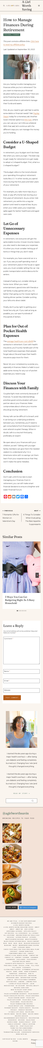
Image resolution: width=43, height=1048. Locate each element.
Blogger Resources (32, 943)
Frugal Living (24, 965)
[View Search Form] (4, 5)
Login (32, 983)
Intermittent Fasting (28, 977)
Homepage (13, 973)
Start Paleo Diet (26, 1026)
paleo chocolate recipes (14, 995)
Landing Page (31, 981)
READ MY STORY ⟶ (21, 793)
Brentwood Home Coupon (29, 945)
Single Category (14, 1024)
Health (9, 971)
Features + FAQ (32, 963)
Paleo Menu (15, 1002)
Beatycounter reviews (15, 939)
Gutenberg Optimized (30, 969)
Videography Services (30, 1032)
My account (20, 985)
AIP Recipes (9, 933)
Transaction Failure (12, 1032)
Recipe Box (29, 1012)
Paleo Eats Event (14, 1000)
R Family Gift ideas (16, 1012)
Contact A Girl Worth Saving (16, 955)
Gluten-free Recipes (12, 969)
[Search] (32, 800)
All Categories (21, 933)
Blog (5, 943)
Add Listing (28, 929)
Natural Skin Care (21, 987)
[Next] (37, 575)
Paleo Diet (30, 997)
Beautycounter (31, 939)
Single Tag (14, 1026)
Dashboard (10, 959)
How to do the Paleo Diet (17, 975)
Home (15, 971)
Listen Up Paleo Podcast (18, 983)
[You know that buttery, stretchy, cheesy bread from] (12, 833)
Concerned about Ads (17, 953)
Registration (34, 1018)
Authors (33, 937)
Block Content (33, 941)
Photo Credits (25, 1008)
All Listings (33, 933)
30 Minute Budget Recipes (21, 923)
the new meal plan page (21, 1030)
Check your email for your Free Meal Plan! (21, 949)
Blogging (7, 945)
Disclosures (32, 959)
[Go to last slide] (6, 575)
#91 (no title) (12, 921)
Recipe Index (9, 1014)
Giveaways (27, 967)
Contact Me (33, 955)
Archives (10, 937)
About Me (19, 929)
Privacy (14, 1010)
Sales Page (30, 1020)
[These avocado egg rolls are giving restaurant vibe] (12, 894)
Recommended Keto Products (15, 1018)
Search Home (12, 1022)
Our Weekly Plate (21, 991)
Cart (14, 947)
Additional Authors (14, 931)
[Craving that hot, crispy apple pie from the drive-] (12, 874)
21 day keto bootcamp (27, 921)
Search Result (25, 1022)
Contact (31, 953)
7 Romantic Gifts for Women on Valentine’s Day (11, 516)
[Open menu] (38, 5)
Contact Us (9, 957)
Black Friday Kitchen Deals (15, 941)
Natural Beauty (32, 985)
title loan (28, 120)
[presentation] (21, 567)
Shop (34, 1022)
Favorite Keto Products (14, 963)
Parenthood (29, 1006)
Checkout (13, 951)
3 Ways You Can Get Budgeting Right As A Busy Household (20, 600)
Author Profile (22, 937)
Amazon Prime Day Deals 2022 (27, 935)
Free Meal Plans (10, 965)
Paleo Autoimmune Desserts (15, 993)
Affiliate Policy (30, 931)
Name (7, 671)
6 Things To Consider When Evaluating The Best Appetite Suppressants (31, 517)
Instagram (32, 975)
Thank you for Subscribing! (21, 1028)
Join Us (10, 979)
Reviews (21, 1020)
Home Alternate (30, 971)
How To (31, 973)
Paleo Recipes (27, 1002)
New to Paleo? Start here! (21, 989)
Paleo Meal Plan (29, 1000)
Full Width (16, 967)
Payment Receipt (11, 1008)
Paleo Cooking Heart (16, 997)
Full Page (35, 965)
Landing (21, 981)
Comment (8, 639)
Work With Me (21, 1034)
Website (7, 690)
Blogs (15, 945)
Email (6, 681)
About (37, 927)
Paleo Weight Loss (16, 1006)
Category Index (24, 947)
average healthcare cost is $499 (20, 341)
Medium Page (9, 985)
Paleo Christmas (32, 995)
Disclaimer (21, 959)
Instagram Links (12, 977)
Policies (35, 1008)
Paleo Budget (33, 993)
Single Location (29, 1024)
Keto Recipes (11, 981)
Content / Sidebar (22, 957)
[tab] (17, 610)
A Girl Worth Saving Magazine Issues (18, 927)
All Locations (9, 935)
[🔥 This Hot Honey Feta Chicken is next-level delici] (12, 853)
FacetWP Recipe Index (21, 961)
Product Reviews (25, 1010)
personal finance (11, 35)
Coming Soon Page (26, 951)
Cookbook (34, 957)
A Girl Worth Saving (21, 925)
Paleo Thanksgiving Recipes (21, 1004)
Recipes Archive (21, 1016)
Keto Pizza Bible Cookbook (25, 979)
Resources (12, 1020)
